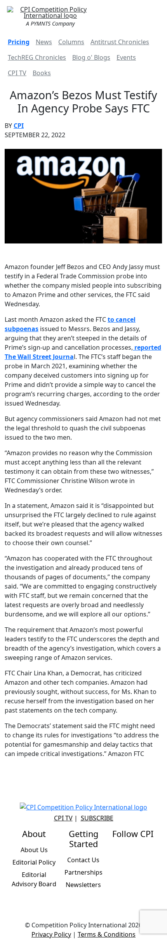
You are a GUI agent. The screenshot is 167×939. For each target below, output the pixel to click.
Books (42, 73)
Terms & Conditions (107, 934)
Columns (71, 42)
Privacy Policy (51, 934)
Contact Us (83, 860)
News (44, 42)
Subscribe (97, 818)
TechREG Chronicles (37, 57)
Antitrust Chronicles (119, 42)
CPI (19, 125)
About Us (34, 850)
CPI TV (17, 73)
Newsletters (83, 884)
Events (126, 57)
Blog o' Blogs (91, 57)
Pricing (19, 42)
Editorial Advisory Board (34, 879)
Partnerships (83, 872)
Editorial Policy (34, 862)
